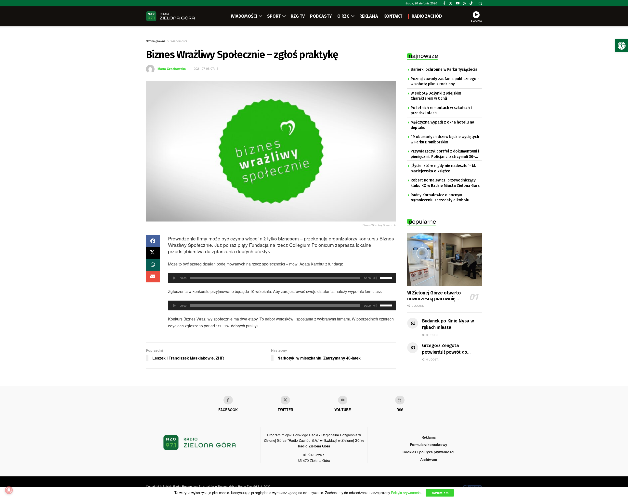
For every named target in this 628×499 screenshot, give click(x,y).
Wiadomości (178, 41)
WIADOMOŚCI (244, 16)
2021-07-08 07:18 (206, 68)
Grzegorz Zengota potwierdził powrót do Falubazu (444, 349)
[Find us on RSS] (464, 3)
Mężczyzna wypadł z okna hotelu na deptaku (442, 125)
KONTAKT (392, 16)
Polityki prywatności (406, 492)
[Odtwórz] (174, 278)
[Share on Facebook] (153, 241)
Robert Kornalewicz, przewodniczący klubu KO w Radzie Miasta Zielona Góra (445, 183)
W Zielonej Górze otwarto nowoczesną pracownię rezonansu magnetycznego (434, 296)
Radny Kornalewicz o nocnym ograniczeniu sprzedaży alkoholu (440, 198)
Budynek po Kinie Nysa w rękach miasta (448, 324)
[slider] (387, 277)
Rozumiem (440, 492)
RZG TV (298, 16)
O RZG (343, 16)
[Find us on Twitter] (450, 3)
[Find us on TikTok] (471, 3)
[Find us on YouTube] (458, 3)
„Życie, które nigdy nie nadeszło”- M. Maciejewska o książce (443, 168)
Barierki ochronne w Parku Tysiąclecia (444, 69)
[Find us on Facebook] (444, 3)
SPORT (274, 16)
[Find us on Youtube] (342, 400)
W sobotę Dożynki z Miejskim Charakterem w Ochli (436, 96)
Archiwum (428, 459)
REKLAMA (368, 16)
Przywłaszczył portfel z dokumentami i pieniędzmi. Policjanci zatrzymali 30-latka (445, 154)
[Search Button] (480, 3)
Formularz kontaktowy (428, 444)
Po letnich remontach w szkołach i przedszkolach (441, 110)
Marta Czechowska (171, 68)
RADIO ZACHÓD (427, 16)
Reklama (428, 437)
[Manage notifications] (9, 490)
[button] (621, 45)
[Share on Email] (153, 276)
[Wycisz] (375, 278)
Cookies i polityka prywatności (428, 451)
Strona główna (156, 41)
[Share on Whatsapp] (153, 265)
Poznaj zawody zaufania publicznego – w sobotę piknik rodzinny (445, 81)
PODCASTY (321, 16)
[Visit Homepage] (170, 16)
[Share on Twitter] (153, 253)
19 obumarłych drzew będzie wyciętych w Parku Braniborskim (445, 139)
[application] (282, 278)
